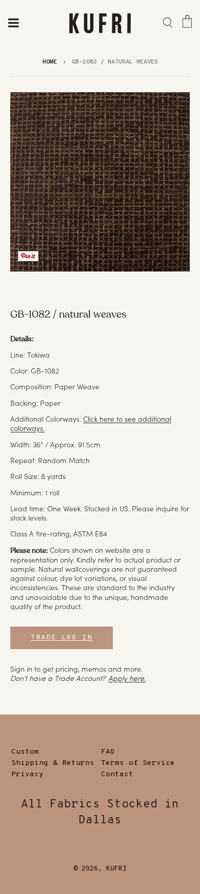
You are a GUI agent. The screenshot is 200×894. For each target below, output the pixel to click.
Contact (117, 774)
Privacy (27, 774)
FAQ (108, 751)
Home (50, 62)
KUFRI (116, 869)
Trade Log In (61, 637)
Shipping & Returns (52, 763)
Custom (25, 751)
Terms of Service (138, 763)
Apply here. (127, 678)
